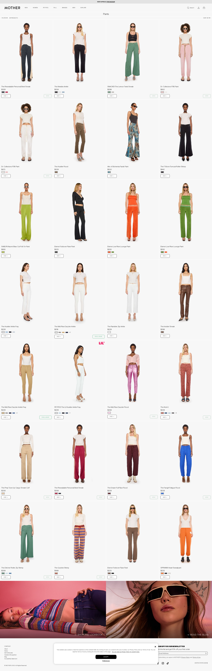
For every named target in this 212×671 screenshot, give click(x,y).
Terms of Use (197, 657)
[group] (26, 52)
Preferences (106, 661)
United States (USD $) (201, 663)
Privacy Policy (185, 657)
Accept (105, 657)
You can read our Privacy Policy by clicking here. (126, 652)
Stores (6, 651)
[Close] (155, 646)
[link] (26, 57)
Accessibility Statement (10, 659)
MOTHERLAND (8, 653)
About (6, 649)
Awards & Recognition (10, 655)
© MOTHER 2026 (9, 665)
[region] (26, 52)
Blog (5, 657)
